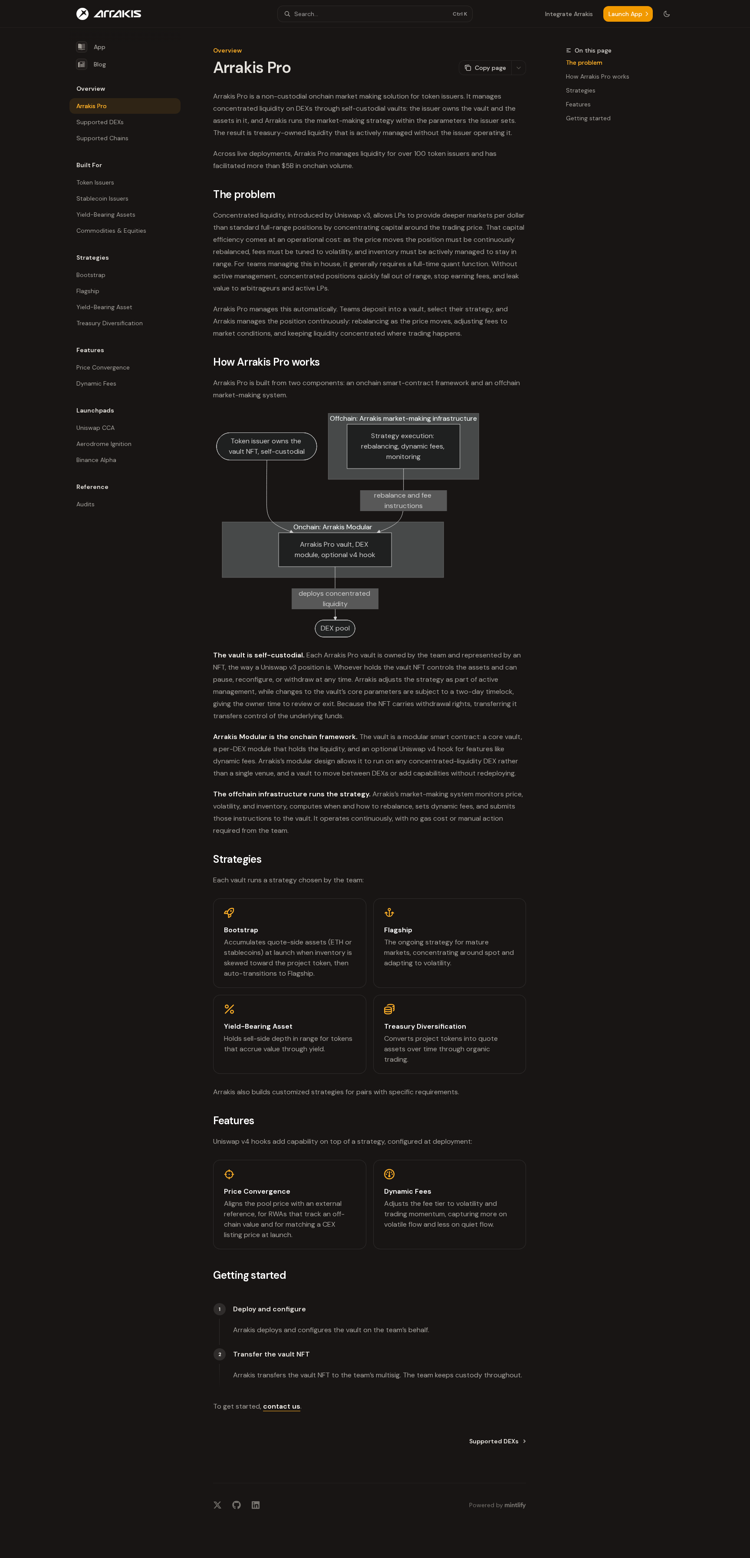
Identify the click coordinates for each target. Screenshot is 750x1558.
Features (578, 104)
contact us (281, 1406)
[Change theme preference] (667, 14)
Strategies (580, 90)
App (99, 47)
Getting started (588, 118)
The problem (584, 62)
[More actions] (518, 67)
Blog (100, 64)
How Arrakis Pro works (597, 76)
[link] (289, 943)
